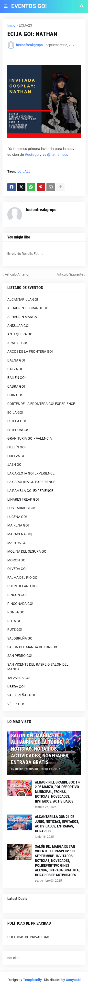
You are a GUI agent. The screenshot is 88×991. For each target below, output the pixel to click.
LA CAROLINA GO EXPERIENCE (31, 482)
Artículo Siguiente (70, 274)
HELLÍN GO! (16, 447)
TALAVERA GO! (18, 678)
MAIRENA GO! (18, 525)
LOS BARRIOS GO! (21, 508)
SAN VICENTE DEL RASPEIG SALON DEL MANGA (37, 666)
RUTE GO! (14, 629)
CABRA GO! (16, 386)
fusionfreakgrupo (41, 209)
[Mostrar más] (60, 187)
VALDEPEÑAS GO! (21, 695)
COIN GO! (14, 395)
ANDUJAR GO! (18, 326)
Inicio (11, 25)
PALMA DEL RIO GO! (22, 577)
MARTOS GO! (17, 543)
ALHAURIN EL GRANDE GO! (28, 308)
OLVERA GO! (17, 569)
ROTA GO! (14, 621)
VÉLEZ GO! (15, 704)
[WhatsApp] (31, 187)
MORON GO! (16, 560)
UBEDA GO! (16, 687)
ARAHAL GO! (17, 343)
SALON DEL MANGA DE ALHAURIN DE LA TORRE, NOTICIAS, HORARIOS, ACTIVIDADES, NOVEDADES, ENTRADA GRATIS (40, 749)
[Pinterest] (41, 187)
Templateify (32, 980)
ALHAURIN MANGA (22, 317)
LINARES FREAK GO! (23, 499)
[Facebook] (11, 187)
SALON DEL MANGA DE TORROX (32, 647)
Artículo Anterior (17, 274)
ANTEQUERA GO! (20, 334)
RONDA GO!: (16, 612)
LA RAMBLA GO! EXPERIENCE (30, 491)
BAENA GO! (16, 360)
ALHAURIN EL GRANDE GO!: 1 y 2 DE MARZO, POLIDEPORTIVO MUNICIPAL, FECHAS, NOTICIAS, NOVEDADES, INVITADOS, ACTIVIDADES (57, 792)
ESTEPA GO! (16, 421)
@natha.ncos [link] (57, 154)
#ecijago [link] (32, 154)
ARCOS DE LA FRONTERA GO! (30, 351)
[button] (5, 6)
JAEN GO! (14, 464)
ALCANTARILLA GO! (22, 299)
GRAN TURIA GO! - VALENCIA (29, 438)
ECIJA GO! (15, 412)
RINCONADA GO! (20, 604)
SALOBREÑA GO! (20, 638)
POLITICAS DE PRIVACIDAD (28, 937)
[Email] (50, 187)
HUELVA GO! (16, 456)
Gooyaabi (73, 980)
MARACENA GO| (19, 534)
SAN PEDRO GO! (19, 656)
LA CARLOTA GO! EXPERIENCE (31, 473)
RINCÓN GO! (17, 595)
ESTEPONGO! (17, 430)
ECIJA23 (25, 25)
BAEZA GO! (15, 369)
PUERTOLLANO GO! (22, 586)
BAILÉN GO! (16, 378)
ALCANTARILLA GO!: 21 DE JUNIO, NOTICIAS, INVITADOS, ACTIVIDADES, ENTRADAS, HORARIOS (57, 824)
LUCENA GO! (17, 517)
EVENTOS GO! (29, 6)
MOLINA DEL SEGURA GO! (27, 551)
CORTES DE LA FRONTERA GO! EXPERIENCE (41, 404)
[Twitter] (21, 187)
